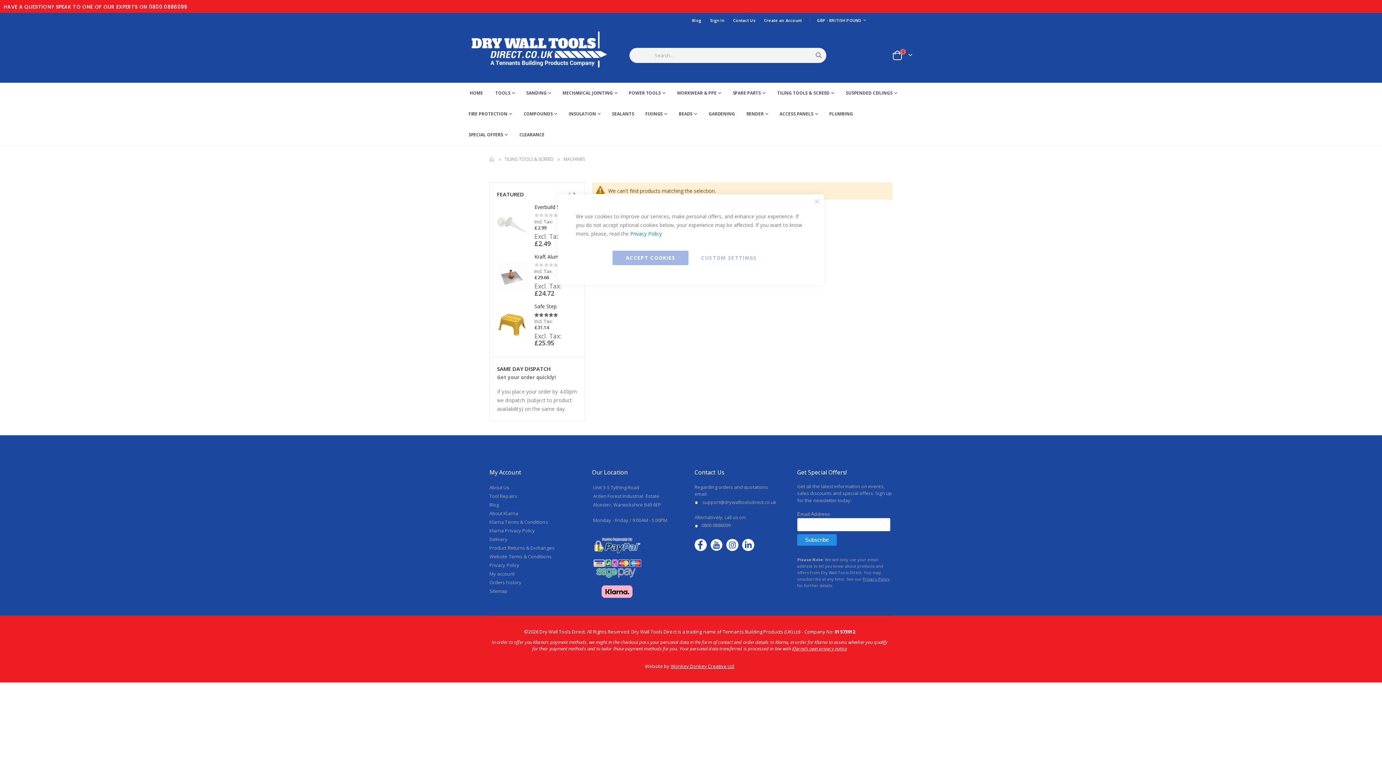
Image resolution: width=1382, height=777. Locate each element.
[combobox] (736, 55)
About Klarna (503, 513)
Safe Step (545, 306)
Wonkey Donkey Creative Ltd (703, 666)
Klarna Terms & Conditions (518, 522)
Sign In (717, 20)
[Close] (817, 201)
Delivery (498, 539)
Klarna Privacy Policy (512, 530)
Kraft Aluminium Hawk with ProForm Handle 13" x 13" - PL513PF (555, 256)
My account (502, 574)
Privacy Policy (646, 233)
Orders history (505, 582)
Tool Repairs (503, 496)
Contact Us (744, 20)
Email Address (813, 514)
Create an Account (783, 20)
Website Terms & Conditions (520, 556)
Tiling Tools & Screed (529, 159)
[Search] (819, 55)
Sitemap (498, 591)
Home (491, 159)
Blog (696, 20)
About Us (499, 487)
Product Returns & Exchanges (522, 548)
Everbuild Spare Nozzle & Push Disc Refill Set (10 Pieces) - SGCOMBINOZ (555, 207)
